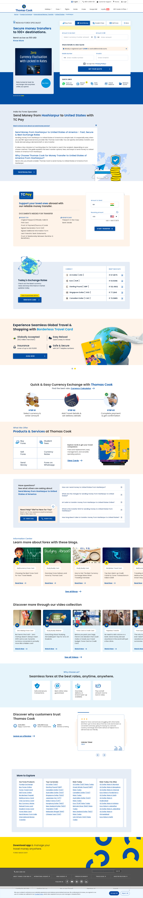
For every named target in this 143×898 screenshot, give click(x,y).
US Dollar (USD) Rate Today (83, 784)
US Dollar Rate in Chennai (109, 790)
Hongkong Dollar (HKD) (55, 803)
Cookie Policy (39, 894)
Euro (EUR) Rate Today (81, 803)
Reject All (125, 893)
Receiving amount (97, 212)
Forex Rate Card (25, 811)
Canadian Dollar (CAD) (54, 790)
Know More (18, 40)
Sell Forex (23, 452)
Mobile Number (67, 54)
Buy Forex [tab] (68, 23)
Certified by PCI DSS (22, 889)
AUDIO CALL (48, 519)
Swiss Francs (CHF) (53, 801)
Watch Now (19, 649)
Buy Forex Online (25, 787)
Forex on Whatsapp (49, 463)
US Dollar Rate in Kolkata (109, 803)
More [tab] (127, 23)
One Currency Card (26, 801)
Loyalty (105, 9)
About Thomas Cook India (21, 876)
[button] (14, 95)
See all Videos (71, 657)
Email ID (99, 54)
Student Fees (48, 442)
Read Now (19, 583)
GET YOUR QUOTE (95, 69)
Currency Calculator (81, 388)
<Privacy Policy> (100, 64)
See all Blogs (71, 591)
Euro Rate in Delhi (106, 817)
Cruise (84, 9)
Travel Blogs (100, 876)
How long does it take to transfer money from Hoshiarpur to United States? (90, 517)
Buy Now (45, 83)
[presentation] (98, 755)
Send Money (23, 463)
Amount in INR (100, 33)
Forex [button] (58, 9)
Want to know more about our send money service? (31, 126)
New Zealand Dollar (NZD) (56, 806)
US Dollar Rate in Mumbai (109, 784)
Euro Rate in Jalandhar (108, 806)
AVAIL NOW (30, 356)
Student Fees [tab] (99, 23)
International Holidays (41, 876)
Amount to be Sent (68, 33)
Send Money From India (28, 814)
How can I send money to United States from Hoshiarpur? (84, 487)
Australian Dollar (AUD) (55, 792)
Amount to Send (96, 200)
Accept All (114, 893)
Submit (118, 871)
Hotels (75, 9)
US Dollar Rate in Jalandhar (110, 809)
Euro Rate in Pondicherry (109, 792)
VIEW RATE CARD (29, 300)
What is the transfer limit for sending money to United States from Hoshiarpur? (87, 510)
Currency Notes (48, 452)
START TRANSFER (103, 229)
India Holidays (61, 876)
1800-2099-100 (20, 872)
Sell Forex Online (25, 792)
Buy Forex (23, 442)
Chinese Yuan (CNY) (53, 814)
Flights (67, 9)
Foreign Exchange (26, 14)
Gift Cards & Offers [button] (120, 9)
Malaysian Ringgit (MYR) (55, 811)
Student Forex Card (26, 809)
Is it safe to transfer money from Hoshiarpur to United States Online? (88, 502)
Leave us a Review (22, 736)
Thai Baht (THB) (52, 809)
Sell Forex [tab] (115, 23)
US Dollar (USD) (52, 784)
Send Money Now (25, 172)
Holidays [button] (48, 9)
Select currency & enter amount (76, 37)
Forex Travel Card (26, 790)
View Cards (73, 460)
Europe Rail (93, 9)
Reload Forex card (26, 806)
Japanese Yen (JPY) (53, 798)
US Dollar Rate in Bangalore (110, 787)
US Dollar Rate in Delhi (108, 795)
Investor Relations (120, 876)
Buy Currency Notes (26, 803)
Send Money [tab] (84, 23)
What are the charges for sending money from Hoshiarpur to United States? (88, 495)
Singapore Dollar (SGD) (55, 795)
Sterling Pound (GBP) (54, 787)
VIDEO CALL (30, 519)
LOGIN (85, 49)
